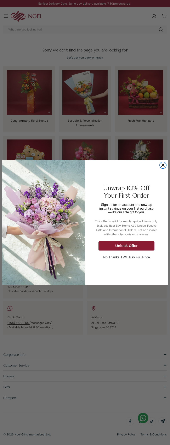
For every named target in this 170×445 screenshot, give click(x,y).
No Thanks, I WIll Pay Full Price (126, 257)
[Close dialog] (163, 165)
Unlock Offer (126, 246)
